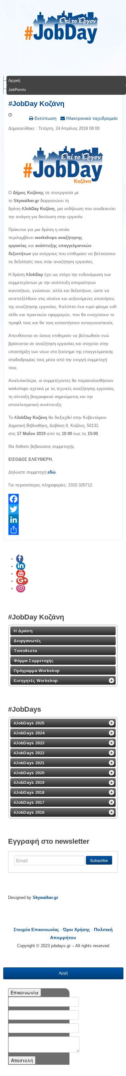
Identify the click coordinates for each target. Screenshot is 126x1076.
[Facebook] (63, 499)
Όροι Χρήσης (76, 929)
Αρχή (63, 973)
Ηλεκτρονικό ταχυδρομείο (91, 118)
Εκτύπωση (45, 118)
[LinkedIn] (63, 519)
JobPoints (17, 89)
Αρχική (14, 80)
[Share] (63, 530)
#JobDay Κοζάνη (36, 104)
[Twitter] (63, 509)
